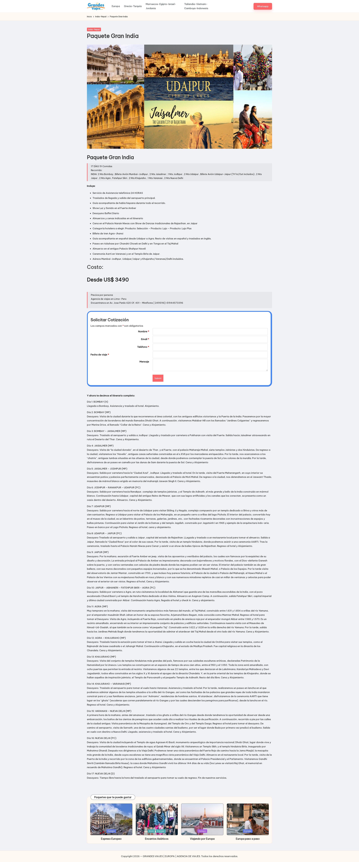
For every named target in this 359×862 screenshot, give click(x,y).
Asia (151, 831)
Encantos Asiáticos (156, 838)
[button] (263, 6)
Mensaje (144, 361)
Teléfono (143, 346)
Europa (111, 831)
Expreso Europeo (111, 838)
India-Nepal (94, 29)
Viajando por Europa (202, 838)
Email (145, 339)
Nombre (143, 331)
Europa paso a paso (248, 838)
